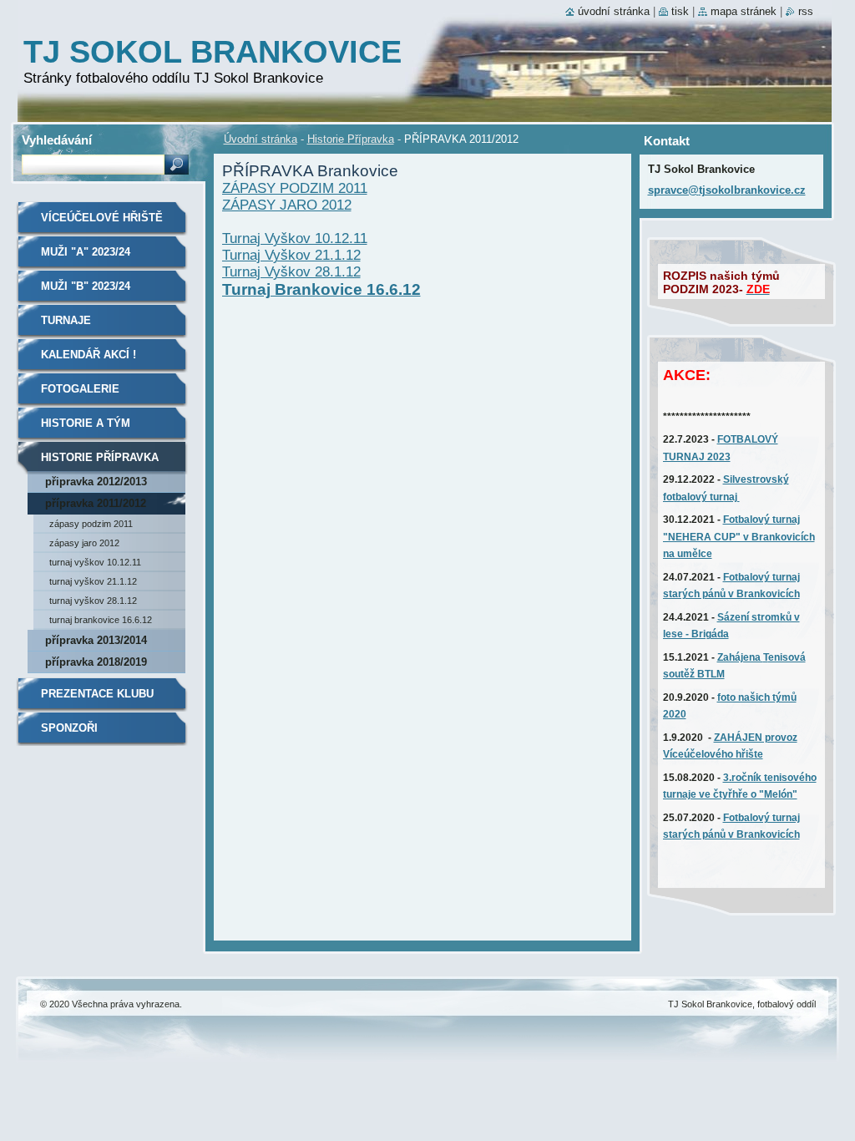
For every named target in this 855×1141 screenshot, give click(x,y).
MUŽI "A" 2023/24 (85, 252)
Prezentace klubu (97, 693)
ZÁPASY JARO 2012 (287, 205)
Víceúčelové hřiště (102, 217)
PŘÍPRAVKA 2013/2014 (96, 640)
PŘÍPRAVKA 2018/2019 (96, 662)
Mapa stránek (744, 11)
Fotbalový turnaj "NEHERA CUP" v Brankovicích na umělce (739, 537)
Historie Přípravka (350, 139)
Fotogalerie (80, 389)
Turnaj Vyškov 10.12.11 (294, 238)
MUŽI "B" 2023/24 (85, 286)
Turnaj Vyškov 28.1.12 (291, 272)
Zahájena (740, 657)
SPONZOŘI (69, 728)
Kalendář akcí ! (88, 354)
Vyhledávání (57, 140)
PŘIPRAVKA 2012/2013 (96, 481)
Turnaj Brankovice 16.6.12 (321, 289)
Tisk (680, 11)
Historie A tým (85, 423)
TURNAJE (66, 320)
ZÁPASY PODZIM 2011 (294, 188)
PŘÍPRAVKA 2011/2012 (95, 503)
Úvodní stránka (260, 139)
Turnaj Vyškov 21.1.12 (291, 255)
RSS (805, 11)
